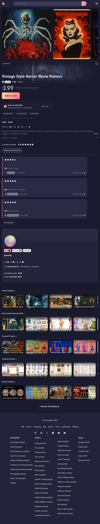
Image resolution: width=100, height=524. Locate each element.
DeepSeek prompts (41, 506)
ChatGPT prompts (41, 511)
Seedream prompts (64, 491)
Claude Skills (83, 447)
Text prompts (39, 448)
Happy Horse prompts (65, 513)
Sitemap (13, 483)
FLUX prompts (40, 470)
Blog (44, 427)
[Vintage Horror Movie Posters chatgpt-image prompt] (13, 301)
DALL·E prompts (40, 475)
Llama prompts (63, 441)
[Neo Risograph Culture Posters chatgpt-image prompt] (85, 347)
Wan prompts (62, 504)
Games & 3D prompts (18, 478)
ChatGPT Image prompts (44, 479)
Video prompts (40, 452)
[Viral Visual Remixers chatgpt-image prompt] (61, 392)
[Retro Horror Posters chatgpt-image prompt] (61, 301)
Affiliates (75, 427)
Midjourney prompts (42, 461)
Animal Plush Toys (13, 211)
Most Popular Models (17, 442)
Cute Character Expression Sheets (35, 398)
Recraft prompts (63, 500)
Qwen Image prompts (65, 509)
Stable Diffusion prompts (44, 502)
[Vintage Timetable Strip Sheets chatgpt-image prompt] (85, 369)
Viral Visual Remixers (57, 398)
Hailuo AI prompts (41, 493)
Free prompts (39, 457)
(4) (22, 82)
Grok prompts (62, 464)
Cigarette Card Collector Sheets (59, 375)
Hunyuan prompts (64, 495)
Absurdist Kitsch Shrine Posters (35, 352)
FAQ (22, 427)
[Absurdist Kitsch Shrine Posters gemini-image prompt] (37, 347)
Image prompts (40, 443)
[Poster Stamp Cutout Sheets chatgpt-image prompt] (37, 369)
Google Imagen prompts (43, 497)
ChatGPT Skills (83, 451)
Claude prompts (63, 446)
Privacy (50, 427)
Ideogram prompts (64, 450)
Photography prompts (18, 474)
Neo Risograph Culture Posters (83, 352)
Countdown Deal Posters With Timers (83, 398)
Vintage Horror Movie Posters (11, 307)
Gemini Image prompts (43, 484)
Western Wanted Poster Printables (11, 375)
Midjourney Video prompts (67, 482)
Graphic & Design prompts (19, 460)
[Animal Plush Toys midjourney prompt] (85, 324)
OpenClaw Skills (84, 460)
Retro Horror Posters (57, 307)
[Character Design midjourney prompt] (37, 324)
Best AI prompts (16, 447)
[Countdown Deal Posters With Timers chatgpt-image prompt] (85, 392)
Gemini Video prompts (66, 477)
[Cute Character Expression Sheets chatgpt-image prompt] (37, 392)
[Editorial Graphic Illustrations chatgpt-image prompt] (61, 347)
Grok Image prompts (65, 468)
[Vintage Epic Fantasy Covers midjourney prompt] (13, 347)
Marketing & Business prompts (21, 469)
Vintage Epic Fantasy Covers (11, 352)
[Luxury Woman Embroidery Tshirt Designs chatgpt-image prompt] (13, 392)
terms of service (29, 118)
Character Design (13, 168)
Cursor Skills (82, 456)
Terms (57, 427)
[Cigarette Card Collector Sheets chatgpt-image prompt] (61, 369)
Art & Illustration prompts (19, 451)
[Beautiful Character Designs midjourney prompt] (61, 324)
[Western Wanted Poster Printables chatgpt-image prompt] (13, 369)
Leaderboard (66, 427)
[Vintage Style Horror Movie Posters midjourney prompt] (13, 324)
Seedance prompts (64, 486)
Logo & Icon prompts (17, 456)
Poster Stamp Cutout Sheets (35, 375)
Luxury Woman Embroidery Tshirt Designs (11, 398)
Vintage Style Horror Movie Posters (11, 330)
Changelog (37, 427)
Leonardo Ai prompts (42, 515)
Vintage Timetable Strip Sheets (83, 375)
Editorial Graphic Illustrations (59, 352)
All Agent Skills (84, 442)
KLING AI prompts (41, 488)
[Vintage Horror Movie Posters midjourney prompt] (37, 301)
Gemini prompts (63, 455)
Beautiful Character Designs (16, 190)
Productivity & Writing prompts (21, 465)
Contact (28, 427)
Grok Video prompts (65, 473)
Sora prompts (39, 466)
